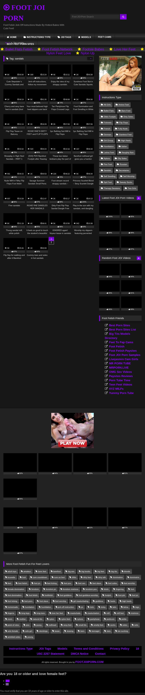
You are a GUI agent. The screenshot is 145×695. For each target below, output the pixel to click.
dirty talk (102, 577)
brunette (11, 577)
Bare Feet (125, 111)
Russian (123, 164)
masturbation (93, 613)
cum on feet (59, 577)
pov (27, 625)
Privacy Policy (119, 648)
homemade (13, 607)
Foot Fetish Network (57, 49)
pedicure (110, 619)
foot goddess (66, 595)
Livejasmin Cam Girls (123, 359)
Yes (7, 681)
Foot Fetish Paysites (123, 350)
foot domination (15, 595)
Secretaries (124, 170)
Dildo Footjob (110, 116)
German (107, 134)
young (30, 637)
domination (118, 577)
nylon (51, 619)
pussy (39, 625)
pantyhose (95, 619)
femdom (35, 589)
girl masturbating (80, 601)
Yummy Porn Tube (121, 393)
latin (114, 607)
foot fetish (33, 595)
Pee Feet (108, 164)
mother (22, 619)
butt (24, 577)
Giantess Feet (125, 134)
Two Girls (132, 188)
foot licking (12, 601)
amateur (27, 571)
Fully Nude (123, 128)
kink (92, 607)
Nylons (107, 158)
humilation (29, 607)
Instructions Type (21, 648)
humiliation (46, 607)
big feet (100, 571)
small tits (82, 625)
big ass (71, 571)
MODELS (86, 37)
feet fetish (22, 583)
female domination (16, 589)
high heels (126, 601)
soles (124, 625)
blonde (127, 571)
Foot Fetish (116, 346)
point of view (13, 625)
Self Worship (129, 176)
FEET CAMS (104, 37)
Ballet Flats (109, 111)
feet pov (67, 583)
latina (125, 607)
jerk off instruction (66, 607)
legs (137, 607)
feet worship (129, 583)
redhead (52, 625)
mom (10, 619)
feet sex (81, 583)
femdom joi (51, 589)
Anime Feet (124, 104)
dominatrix (134, 577)
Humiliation (109, 146)
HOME (13, 37)
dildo (74, 577)
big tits (114, 571)
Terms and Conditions (89, 648)
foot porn (28, 601)
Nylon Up (87, 53)
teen (82, 631)
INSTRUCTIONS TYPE (39, 37)
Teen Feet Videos (120, 384)
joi (82, 607)
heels (112, 601)
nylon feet (65, 619)
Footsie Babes (93, 49)
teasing (70, 631)
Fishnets (107, 122)
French (107, 128)
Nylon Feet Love (58, 53)
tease (57, 631)
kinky (103, 607)
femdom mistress (70, 589)
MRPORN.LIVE (119, 367)
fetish (106, 589)
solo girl (28, 631)
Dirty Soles (128, 116)
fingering (120, 589)
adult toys (12, 571)
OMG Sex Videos (120, 371)
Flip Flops (123, 122)
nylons (80, 619)
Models (62, 648)
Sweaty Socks (126, 182)
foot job (121, 595)
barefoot (57, 571)
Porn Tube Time (119, 380)
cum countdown (40, 577)
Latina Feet (109, 152)
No (7, 684)
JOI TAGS (66, 37)
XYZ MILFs (116, 388)
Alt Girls (107, 104)
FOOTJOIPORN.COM (89, 661)
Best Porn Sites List (122, 329)
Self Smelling (109, 176)
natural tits (37, 619)
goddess (99, 601)
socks (112, 625)
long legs (25, 613)
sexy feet (67, 625)
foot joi (135, 595)
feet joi (37, 583)
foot (132, 589)
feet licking (52, 583)
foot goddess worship (88, 595)
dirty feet (87, 577)
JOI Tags (45, 648)
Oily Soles (122, 158)
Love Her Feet (124, 49)
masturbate (75, 613)
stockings (43, 631)
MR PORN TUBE (120, 363)
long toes (41, 613)
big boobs (85, 571)
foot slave (44, 601)
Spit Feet (108, 182)
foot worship (60, 601)
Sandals (107, 170)
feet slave (96, 583)
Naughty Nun (128, 152)
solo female (13, 631)
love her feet (57, 613)
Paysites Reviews (121, 376)
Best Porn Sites (119, 325)
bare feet (42, 571)
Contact (100, 653)
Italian (124, 146)
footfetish (49, 595)
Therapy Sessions (112, 188)
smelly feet (98, 625)
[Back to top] (136, 686)
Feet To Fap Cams (121, 342)
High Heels (126, 140)
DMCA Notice (80, 653)
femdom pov (91, 589)
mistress (134, 613)
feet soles (112, 583)
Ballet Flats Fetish (18, 49)
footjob (108, 595)
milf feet (120, 613)
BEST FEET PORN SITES (20, 44)
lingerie (11, 613)
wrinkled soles (14, 637)
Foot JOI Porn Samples (124, 354)
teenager (96, 631)
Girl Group (108, 140)
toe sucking (123, 631)
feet (9, 583)
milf (108, 613)
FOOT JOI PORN (24, 13)
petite (123, 619)
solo (136, 625)
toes (109, 631)
